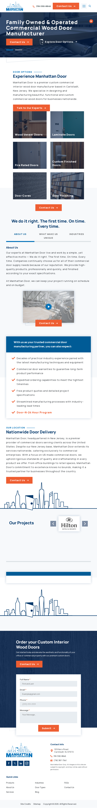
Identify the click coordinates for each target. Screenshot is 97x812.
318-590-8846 (43, 6)
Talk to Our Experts (29, 108)
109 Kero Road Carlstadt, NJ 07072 (64, 750)
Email (23, 689)
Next (85, 524)
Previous (53, 524)
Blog (37, 792)
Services (10, 792)
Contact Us (64, 6)
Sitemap (37, 804)
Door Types (40, 787)
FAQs (66, 782)
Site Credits (25, 804)
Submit (46, 728)
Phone (23, 700)
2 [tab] (18, 49)
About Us (10, 787)
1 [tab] (9, 49)
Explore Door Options (58, 41)
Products (10, 782)
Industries (39, 782)
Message (25, 710)
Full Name (25, 679)
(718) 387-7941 (60, 760)
